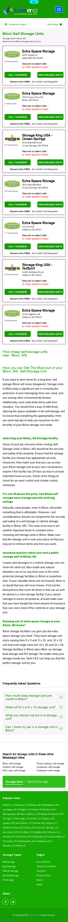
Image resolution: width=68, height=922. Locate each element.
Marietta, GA (9, 845)
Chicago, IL (8, 818)
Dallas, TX (36, 818)
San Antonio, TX (23, 823)
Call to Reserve (17, 74)
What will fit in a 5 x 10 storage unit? (30, 707)
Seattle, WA (40, 832)
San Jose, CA (9, 832)
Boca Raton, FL (29, 813)
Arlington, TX (24, 809)
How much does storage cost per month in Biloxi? (28, 697)
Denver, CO (22, 804)
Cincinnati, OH (10, 841)
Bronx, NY (57, 813)
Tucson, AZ (28, 827)
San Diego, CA (22, 818)
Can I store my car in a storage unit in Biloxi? (31, 728)
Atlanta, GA (34, 804)
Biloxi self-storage (12, 763)
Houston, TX (9, 804)
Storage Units (14, 781)
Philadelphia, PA (50, 804)
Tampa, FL (51, 823)
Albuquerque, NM (11, 813)
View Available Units (50, 74)
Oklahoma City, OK (12, 827)
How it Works (43, 861)
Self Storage (9, 861)
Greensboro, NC (43, 841)
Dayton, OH (48, 818)
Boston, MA (49, 809)
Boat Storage (9, 866)
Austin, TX (37, 809)
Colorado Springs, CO (47, 827)
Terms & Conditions (46, 866)
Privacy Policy (44, 875)
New (34, 2)
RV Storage (8, 879)
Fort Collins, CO (25, 832)
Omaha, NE (38, 823)
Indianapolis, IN (26, 841)
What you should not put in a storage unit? (31, 716)
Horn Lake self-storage (14, 770)
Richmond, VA (23, 836)
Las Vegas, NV (9, 809)
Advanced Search (17, 24)
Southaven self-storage (48, 767)
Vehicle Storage (10, 870)
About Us (41, 870)
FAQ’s (39, 879)
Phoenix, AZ (9, 836)
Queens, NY (8, 823)
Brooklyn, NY (44, 813)
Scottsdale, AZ (39, 836)
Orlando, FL (53, 832)
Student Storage (11, 875)
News (39, 884)
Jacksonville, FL (56, 836)
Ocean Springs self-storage (50, 763)
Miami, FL (21, 845)
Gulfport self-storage (13, 767)
